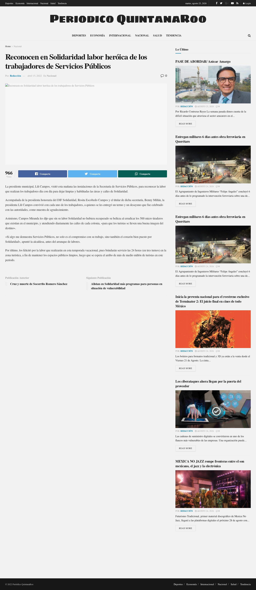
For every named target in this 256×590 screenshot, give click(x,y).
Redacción (15, 75)
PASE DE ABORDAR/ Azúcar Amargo (202, 61)
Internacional (32, 3)
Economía (20, 3)
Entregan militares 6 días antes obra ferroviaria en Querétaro (210, 139)
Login (248, 3)
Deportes (9, 3)
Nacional (44, 3)
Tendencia (62, 3)
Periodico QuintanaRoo (128, 18)
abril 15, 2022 (35, 75)
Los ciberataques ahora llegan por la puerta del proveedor (208, 383)
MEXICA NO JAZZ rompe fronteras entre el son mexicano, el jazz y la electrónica (209, 463)
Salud (52, 3)
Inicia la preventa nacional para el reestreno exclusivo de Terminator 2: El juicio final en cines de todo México (212, 301)
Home (8, 46)
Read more (185, 123)
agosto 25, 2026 (205, 106)
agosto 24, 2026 (205, 186)
